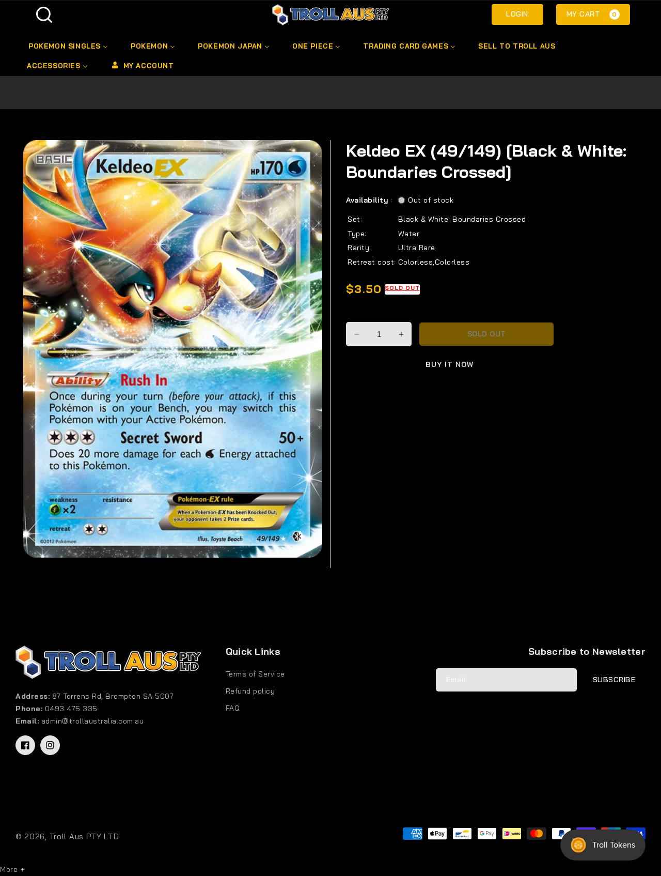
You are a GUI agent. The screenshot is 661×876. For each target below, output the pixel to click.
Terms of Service (255, 674)
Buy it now (450, 364)
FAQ (233, 708)
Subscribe (614, 679)
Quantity (363, 313)
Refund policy (250, 691)
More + (12, 869)
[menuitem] (67, 46)
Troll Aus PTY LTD (84, 836)
